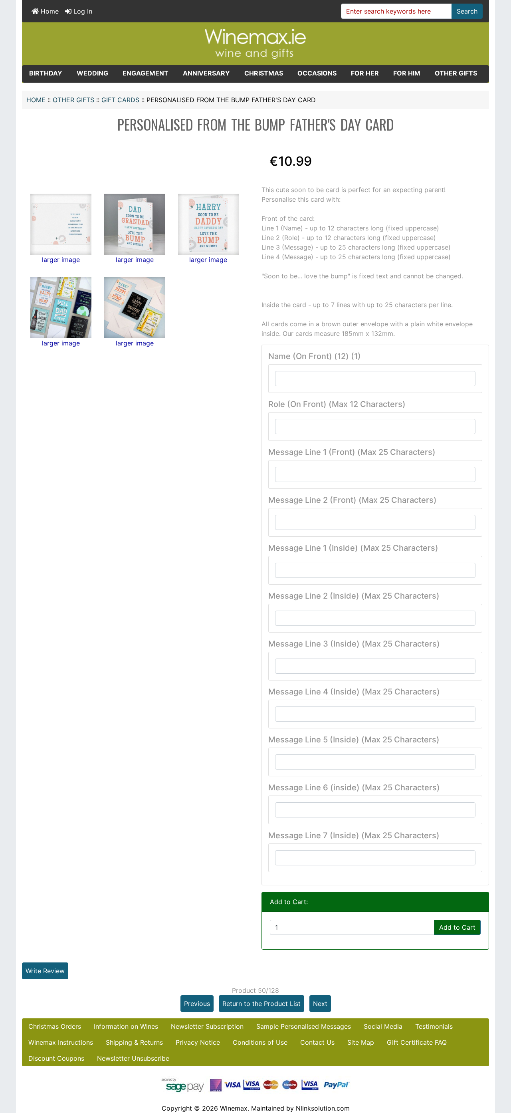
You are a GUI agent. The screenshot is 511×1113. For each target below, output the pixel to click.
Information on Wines (126, 1026)
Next (320, 1004)
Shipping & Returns (134, 1042)
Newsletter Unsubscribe (133, 1058)
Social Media (383, 1026)
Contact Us (317, 1042)
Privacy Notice (198, 1042)
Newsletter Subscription (207, 1026)
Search (467, 11)
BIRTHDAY (45, 73)
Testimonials (434, 1026)
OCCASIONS (317, 73)
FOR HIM (406, 73)
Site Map (360, 1042)
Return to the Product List (261, 1004)
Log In (81, 11)
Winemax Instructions (60, 1042)
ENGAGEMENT (145, 73)
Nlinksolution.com (323, 1108)
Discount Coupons (56, 1058)
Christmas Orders (54, 1026)
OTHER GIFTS (73, 100)
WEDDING (92, 73)
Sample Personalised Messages (303, 1026)
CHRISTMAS (263, 73)
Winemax (234, 1108)
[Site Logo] (255, 43)
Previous (197, 1004)
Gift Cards (120, 100)
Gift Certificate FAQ (417, 1042)
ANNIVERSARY (206, 73)
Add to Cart (457, 927)
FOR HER (365, 73)
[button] (496, 1073)
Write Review (45, 971)
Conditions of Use (260, 1042)
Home (49, 11)
